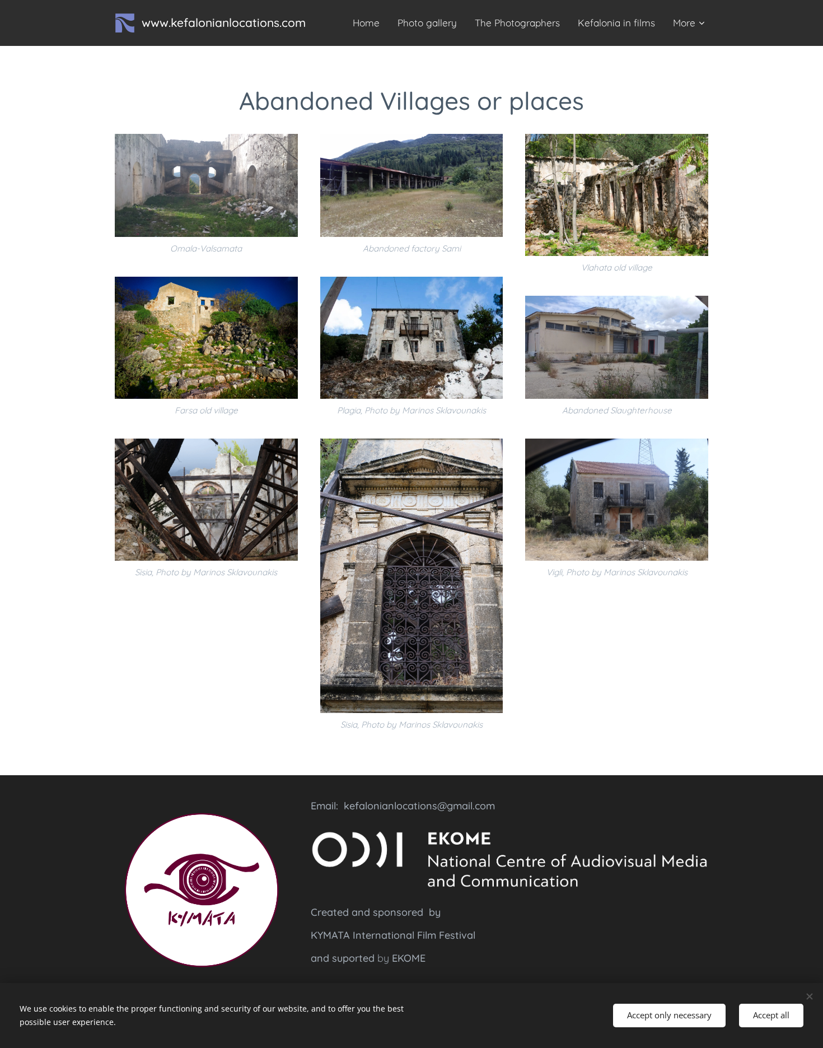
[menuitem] (369, 23)
